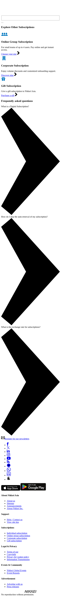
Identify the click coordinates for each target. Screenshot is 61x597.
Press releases (13, 586)
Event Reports (13, 573)
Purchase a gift (7, 95)
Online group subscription (18, 535)
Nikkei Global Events (16, 570)
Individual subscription (17, 533)
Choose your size (9, 54)
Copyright (11, 554)
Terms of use (12, 552)
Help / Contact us (14, 519)
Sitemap (10, 503)
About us (11, 501)
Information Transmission (18, 559)
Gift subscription (14, 541)
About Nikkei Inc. (15, 508)
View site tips (13, 522)
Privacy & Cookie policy (18, 557)
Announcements (14, 506)
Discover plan (7, 75)
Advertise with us (15, 584)
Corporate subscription (17, 538)
